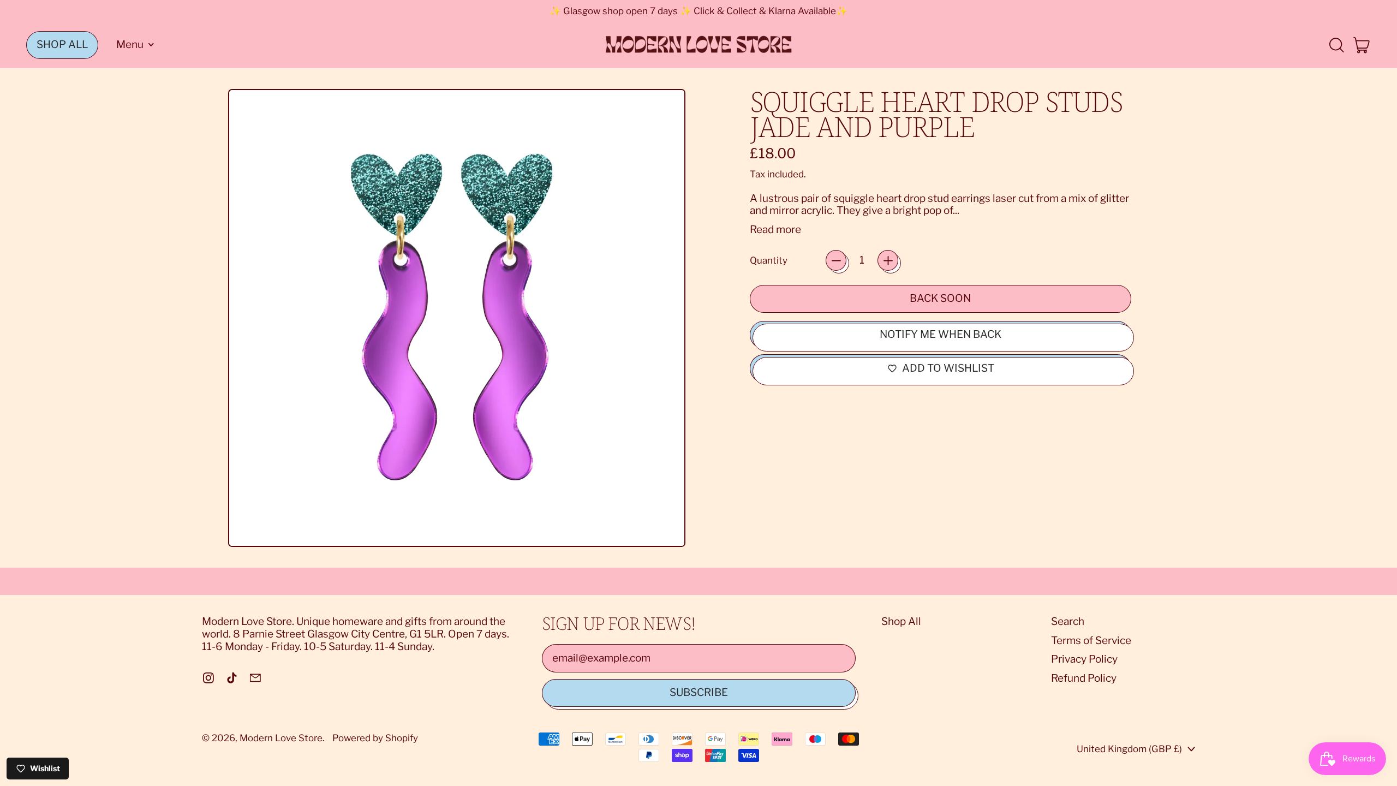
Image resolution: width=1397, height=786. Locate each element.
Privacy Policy (1084, 659)
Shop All (901, 621)
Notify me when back (940, 334)
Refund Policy (1084, 678)
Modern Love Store (281, 738)
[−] (836, 260)
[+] (887, 260)
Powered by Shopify (375, 738)
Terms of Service (1091, 640)
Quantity (768, 260)
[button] (1336, 45)
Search (1067, 621)
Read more (775, 230)
